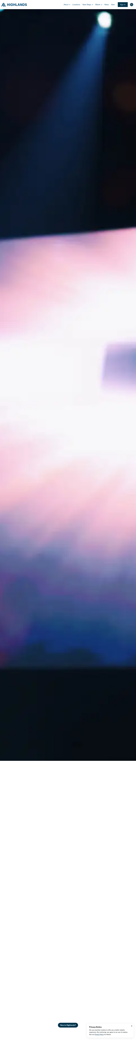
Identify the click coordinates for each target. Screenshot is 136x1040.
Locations (76, 4)
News (106, 4)
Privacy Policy (99, 1034)
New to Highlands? (68, 1025)
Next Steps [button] (87, 4)
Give (113, 4)
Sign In (122, 4)
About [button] (66, 4)
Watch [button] (97, 4)
